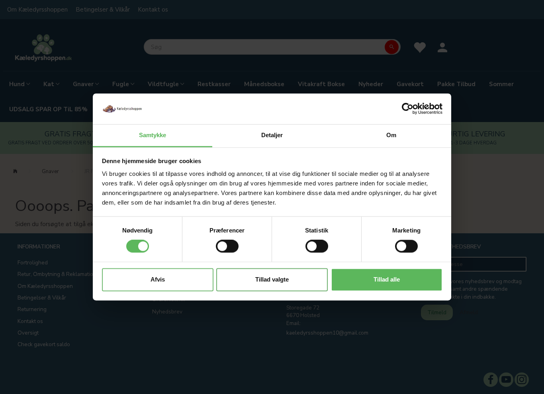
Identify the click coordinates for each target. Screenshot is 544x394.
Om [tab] (391, 135)
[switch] (227, 246)
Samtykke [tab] (152, 135)
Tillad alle (387, 279)
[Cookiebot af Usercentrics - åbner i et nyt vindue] (407, 109)
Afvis (158, 279)
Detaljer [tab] (272, 135)
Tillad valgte (272, 279)
